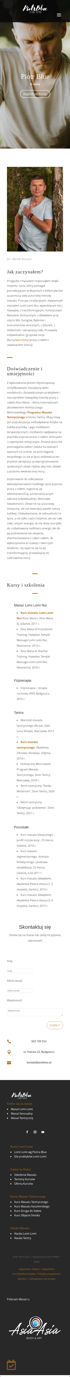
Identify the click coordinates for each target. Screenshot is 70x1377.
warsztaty (22, 340)
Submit (54, 1025)
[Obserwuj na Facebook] (27, 1132)
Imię (9, 961)
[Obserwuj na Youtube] (43, 1132)
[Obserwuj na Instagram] (35, 1132)
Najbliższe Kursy (35, 94)
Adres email (14, 981)
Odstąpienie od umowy (42, 1278)
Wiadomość (14, 1000)
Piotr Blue (35, 76)
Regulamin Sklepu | (30, 1269)
